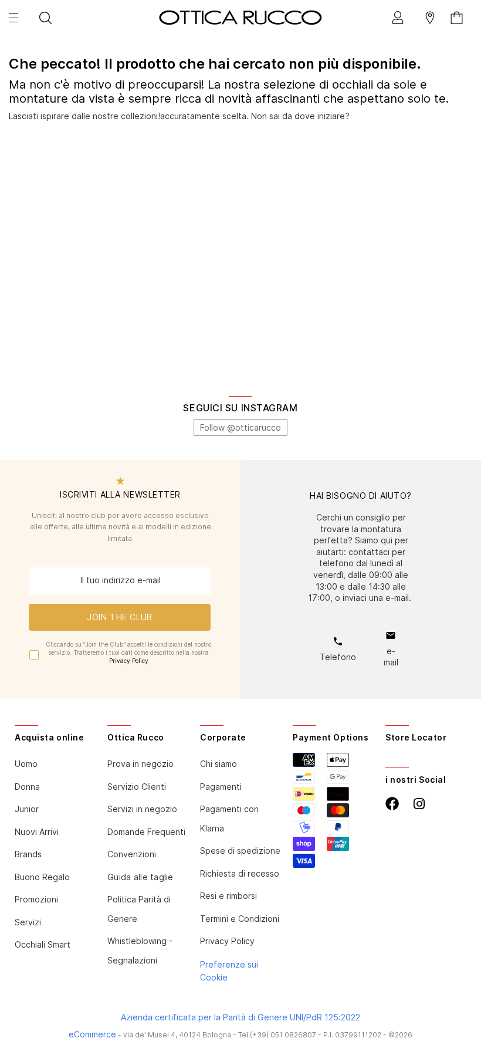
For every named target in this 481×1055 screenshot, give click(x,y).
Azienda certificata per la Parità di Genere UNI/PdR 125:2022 (240, 1017)
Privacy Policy (128, 660)
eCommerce (92, 1034)
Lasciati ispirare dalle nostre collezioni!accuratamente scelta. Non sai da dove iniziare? (179, 116)
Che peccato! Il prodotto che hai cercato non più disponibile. (215, 64)
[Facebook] (392, 803)
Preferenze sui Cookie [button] (229, 970)
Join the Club (119, 617)
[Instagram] (419, 804)
